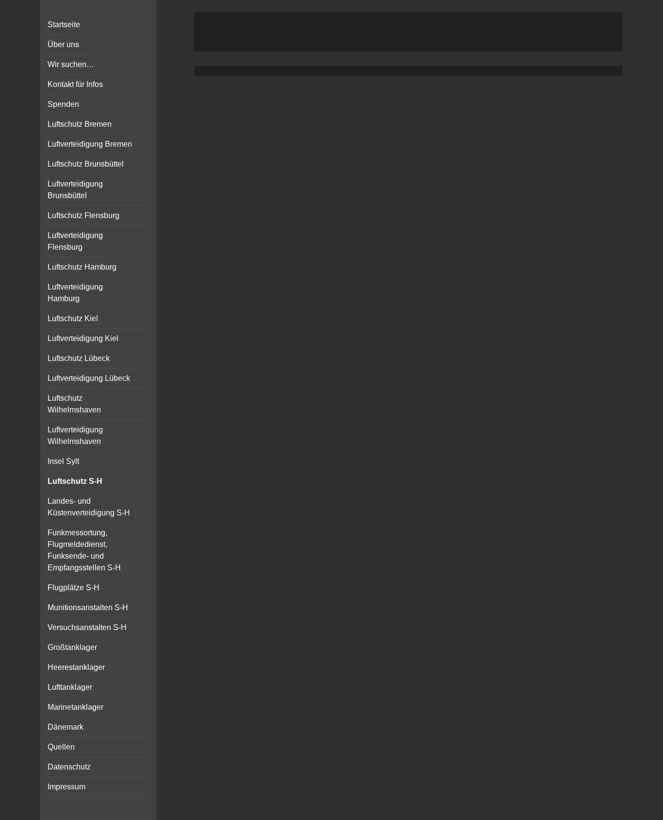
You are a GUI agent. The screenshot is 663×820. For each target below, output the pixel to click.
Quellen (61, 747)
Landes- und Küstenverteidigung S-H (89, 507)
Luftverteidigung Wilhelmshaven (75, 435)
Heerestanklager (76, 667)
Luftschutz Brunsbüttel (86, 164)
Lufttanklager (70, 687)
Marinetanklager (75, 707)
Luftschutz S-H (75, 481)
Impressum (66, 787)
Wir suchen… (71, 64)
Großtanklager (72, 647)
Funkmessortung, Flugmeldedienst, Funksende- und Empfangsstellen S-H (84, 550)
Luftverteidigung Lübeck (89, 378)
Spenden (63, 104)
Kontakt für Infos (75, 84)
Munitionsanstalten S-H (88, 607)
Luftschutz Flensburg (83, 215)
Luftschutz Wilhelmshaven (74, 404)
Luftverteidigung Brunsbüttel (75, 190)
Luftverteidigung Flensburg (75, 241)
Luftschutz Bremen (80, 124)
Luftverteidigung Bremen (90, 144)
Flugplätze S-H (73, 587)
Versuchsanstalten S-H (87, 627)
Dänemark (65, 727)
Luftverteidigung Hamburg (75, 293)
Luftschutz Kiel (73, 318)
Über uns (63, 44)
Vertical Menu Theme (427, 86)
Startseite (64, 24)
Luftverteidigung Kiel (83, 338)
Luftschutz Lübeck (79, 358)
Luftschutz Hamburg (82, 267)
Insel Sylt (63, 461)
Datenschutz (69, 767)
